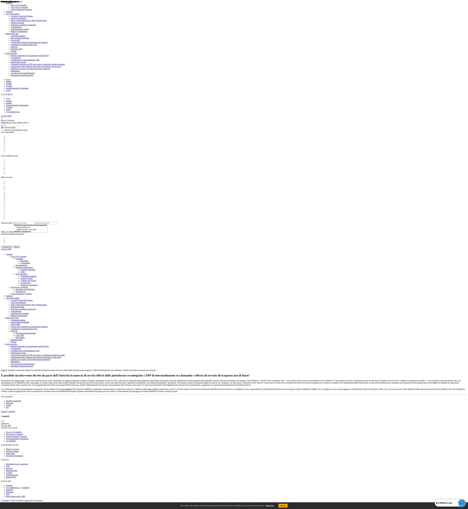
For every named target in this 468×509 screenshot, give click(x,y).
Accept (283, 506)
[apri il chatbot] (462, 503)
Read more (270, 506)
